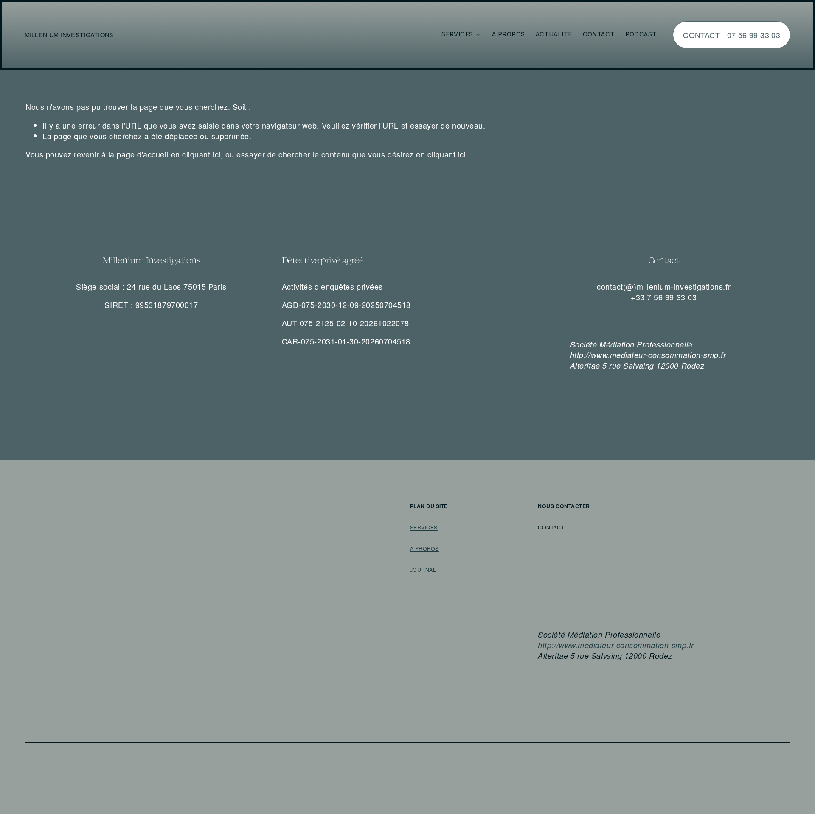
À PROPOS (424, 548)
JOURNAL (423, 569)
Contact (599, 34)
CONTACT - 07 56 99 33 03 (731, 34)
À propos (508, 34)
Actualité (554, 34)
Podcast (641, 34)
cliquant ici (201, 153)
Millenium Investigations (69, 34)
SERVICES (424, 527)
